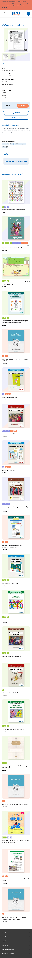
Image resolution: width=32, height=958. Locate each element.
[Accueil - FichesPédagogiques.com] (16, 14)
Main (11, 144)
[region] (16, 40)
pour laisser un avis (16, 161)
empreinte (5, 144)
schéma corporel (20, 144)
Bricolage (5, 147)
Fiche (9, 20)
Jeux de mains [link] (16, 20)
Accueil (4, 20)
